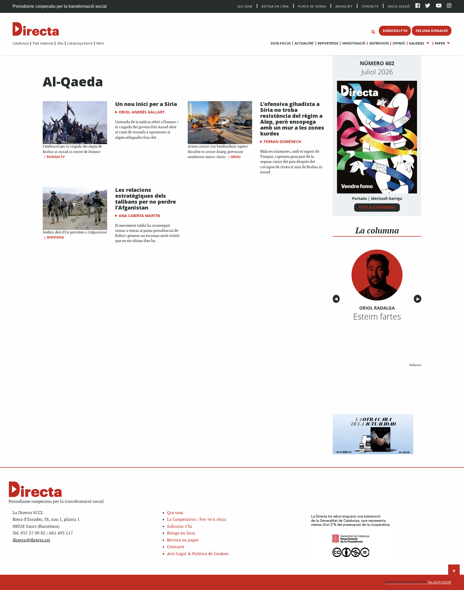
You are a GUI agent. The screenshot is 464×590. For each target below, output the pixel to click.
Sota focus (281, 43)
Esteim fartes (377, 316)
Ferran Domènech (282, 141)
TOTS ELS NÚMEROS (377, 207)
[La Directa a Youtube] (439, 6)
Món (100, 43)
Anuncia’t (344, 6)
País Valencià (43, 43)
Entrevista (379, 43)
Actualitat (304, 43)
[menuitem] (21, 43)
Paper (440, 43)
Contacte (370, 6)
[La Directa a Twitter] (427, 6)
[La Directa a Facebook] (417, 6)
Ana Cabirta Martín (139, 215)
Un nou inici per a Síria (146, 104)
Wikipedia (55, 237)
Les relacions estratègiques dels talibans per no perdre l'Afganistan (145, 198)
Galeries (416, 43)
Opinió (399, 43)
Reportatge (328, 43)
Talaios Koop (418, 582)
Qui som (175, 512)
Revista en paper (183, 540)
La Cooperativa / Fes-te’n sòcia (196, 519)
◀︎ (337, 299)
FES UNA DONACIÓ (432, 30)
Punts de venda (312, 6)
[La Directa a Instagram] (449, 6)
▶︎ (418, 299)
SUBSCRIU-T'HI (395, 30)
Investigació (353, 43)
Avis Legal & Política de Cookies (198, 553)
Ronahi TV (56, 157)
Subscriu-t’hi (179, 526)
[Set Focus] (373, 32)
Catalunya (21, 43)
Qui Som (245, 6)
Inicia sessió (399, 6)
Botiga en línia (275, 6)
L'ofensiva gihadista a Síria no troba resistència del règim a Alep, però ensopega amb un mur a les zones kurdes (292, 118)
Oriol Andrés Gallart (142, 112)
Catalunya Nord (79, 43)
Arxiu (236, 157)
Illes (60, 43)
